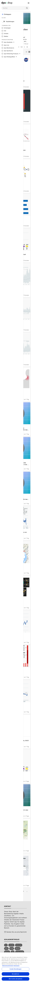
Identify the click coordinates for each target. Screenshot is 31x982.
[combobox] (14, 8)
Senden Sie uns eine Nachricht (17, 932)
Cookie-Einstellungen (15, 969)
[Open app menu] (28, 3)
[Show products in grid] (29, 52)
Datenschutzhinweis (7, 965)
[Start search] (26, 8)
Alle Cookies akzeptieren (15, 978)
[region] (15, 967)
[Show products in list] (26, 52)
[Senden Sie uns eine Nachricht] (5, 932)
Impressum (16, 965)
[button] (6, 945)
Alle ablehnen (15, 974)
